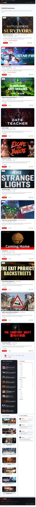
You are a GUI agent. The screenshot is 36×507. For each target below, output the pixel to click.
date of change (8, 4)
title (17, 4)
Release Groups (7, 501)
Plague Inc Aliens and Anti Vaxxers (13, 97)
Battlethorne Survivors (15, 34)
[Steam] (33, 504)
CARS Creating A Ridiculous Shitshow (13, 312)
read (13, 4)
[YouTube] (32, 504)
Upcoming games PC (26, 377)
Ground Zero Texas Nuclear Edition (14, 220)
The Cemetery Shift (9, 342)
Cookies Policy (16, 501)
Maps (26, 392)
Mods (26, 389)
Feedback (11, 501)
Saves (26, 394)
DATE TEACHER (8, 128)
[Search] (29, 2)
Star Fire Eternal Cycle (12, 66)
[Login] (27, 2)
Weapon (26, 397)
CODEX (26, 382)
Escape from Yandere (10, 158)
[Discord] (26, 504)
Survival (26, 374)
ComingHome (8, 250)
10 (19, 355)
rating (11, 4)
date (4, 4)
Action (5, 40)
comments (15, 4)
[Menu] (33, 2)
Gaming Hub (26, 399)
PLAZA (26, 383)
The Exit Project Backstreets (11, 281)
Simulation (5, 133)
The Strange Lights (9, 189)
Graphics (26, 393)
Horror (26, 373)
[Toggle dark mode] (31, 2)
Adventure (5, 164)
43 (22, 355)
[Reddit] (28, 504)
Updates (26, 379)
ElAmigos (26, 387)
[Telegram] (30, 504)
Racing (26, 368)
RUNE (26, 386)
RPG (26, 370)
